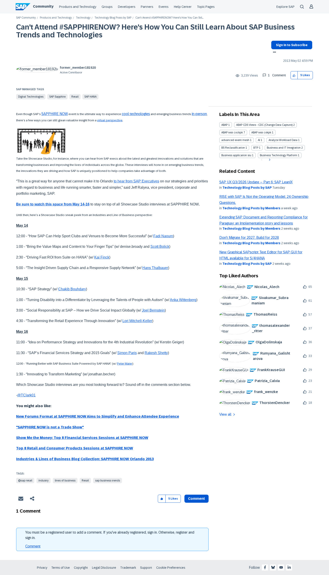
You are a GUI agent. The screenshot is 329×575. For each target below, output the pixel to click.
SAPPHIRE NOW (54, 114)
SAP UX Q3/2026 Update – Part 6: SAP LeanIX (256, 182)
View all (225, 414)
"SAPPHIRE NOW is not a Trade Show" (50, 427)
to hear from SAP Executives (136, 181)
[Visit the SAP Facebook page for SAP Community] (265, 567)
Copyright (81, 567)
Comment (33, 546)
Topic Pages (206, 7)
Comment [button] (196, 498)
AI (259, 140)
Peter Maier (124, 363)
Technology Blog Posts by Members (251, 208)
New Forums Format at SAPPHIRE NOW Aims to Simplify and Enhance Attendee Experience (97, 416)
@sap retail (25, 480)
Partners (147, 7)
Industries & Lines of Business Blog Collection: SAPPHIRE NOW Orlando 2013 (85, 459)
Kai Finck (101, 257)
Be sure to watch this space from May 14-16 (53, 204)
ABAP (224, 124)
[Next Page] (269, 160)
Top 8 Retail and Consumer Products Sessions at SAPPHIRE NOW (74, 448)
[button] (294, 75)
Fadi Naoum (163, 236)
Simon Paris (127, 353)
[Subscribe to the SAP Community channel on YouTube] (281, 567)
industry (43, 480)
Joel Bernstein (153, 310)
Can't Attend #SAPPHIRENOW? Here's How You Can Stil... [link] (169, 17)
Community (43, 6)
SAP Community (26, 17)
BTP (255, 147)
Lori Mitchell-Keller (137, 321)
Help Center (183, 7)
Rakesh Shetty (156, 353)
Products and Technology (77, 7)
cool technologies (136, 114)
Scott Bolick (159, 246)
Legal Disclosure (104, 567)
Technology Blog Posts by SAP (112, 17)
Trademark (128, 567)
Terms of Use (60, 567)
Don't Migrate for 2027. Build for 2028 (249, 237)
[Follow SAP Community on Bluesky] (273, 567)
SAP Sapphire (57, 96)
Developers (126, 7)
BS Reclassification (233, 147)
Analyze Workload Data (283, 140)
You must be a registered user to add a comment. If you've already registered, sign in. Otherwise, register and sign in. (109, 535)
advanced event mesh (235, 140)
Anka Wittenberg (183, 300)
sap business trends (107, 480)
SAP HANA (90, 96)
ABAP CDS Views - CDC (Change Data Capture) (264, 124)
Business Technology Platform (278, 155)
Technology (83, 17)
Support (146, 567)
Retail (75, 96)
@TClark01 (26, 395)
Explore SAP (285, 7)
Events (164, 7)
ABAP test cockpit (232, 132)
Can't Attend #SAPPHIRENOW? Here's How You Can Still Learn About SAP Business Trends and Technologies (155, 31)
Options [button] (273, 52)
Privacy (42, 567)
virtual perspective (109, 120)
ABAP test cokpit (261, 132)
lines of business (65, 480)
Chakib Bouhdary (72, 289)
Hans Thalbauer (155, 268)
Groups (107, 7)
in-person (199, 114)
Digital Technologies (30, 96)
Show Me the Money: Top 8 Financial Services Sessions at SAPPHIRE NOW (82, 438)
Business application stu (236, 155)
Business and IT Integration (284, 147)
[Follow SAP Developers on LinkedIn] (289, 567)
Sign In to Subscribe (292, 45)
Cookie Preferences (170, 567)
